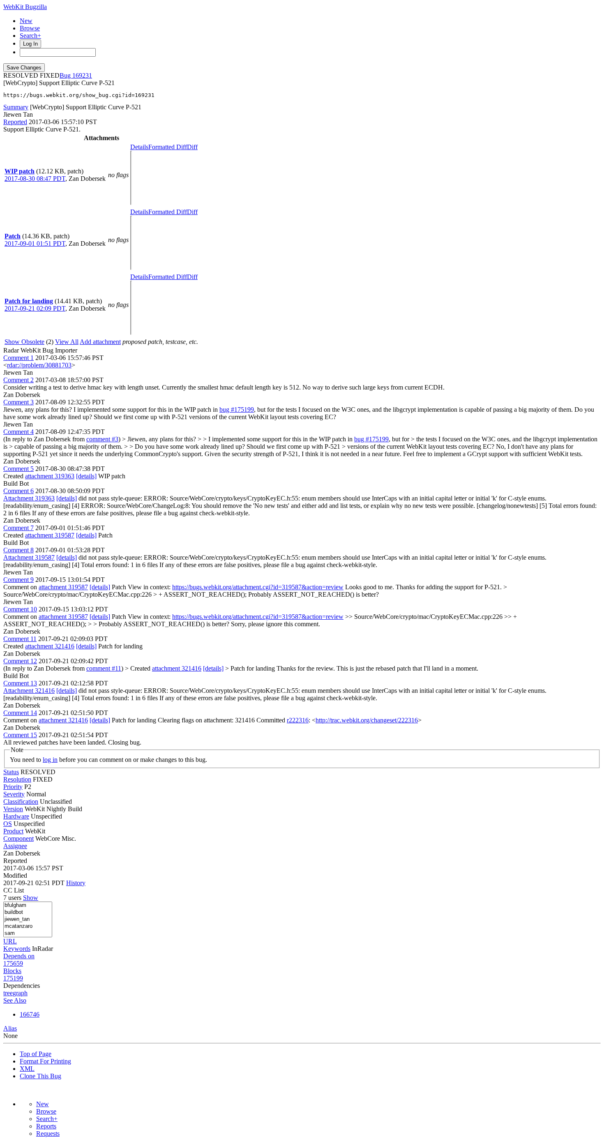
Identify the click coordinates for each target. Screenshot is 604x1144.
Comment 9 (18, 579)
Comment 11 (20, 638)
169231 (82, 75)
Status (11, 771)
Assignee (15, 845)
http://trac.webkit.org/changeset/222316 (367, 720)
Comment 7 (18, 527)
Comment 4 (18, 431)
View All (66, 341)
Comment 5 (18, 468)
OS (7, 823)
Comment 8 (18, 550)
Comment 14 (20, 712)
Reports (46, 1126)
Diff (192, 146)
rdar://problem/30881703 (39, 365)
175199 (13, 978)
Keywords (16, 948)
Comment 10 (20, 609)
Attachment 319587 (29, 557)
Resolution (17, 779)
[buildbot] (28, 912)
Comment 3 (18, 402)
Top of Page (35, 1053)
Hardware (16, 816)
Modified (15, 875)
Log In (30, 44)
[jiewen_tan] (28, 919)
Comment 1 (18, 357)
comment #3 (102, 439)
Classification (20, 801)
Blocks (12, 970)
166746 (29, 1014)
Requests (48, 1133)
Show (30, 897)
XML (27, 1068)
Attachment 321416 (29, 690)
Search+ (30, 35)
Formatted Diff (167, 146)
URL (10, 941)
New (26, 20)
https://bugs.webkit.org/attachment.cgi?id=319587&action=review (257, 587)
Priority (13, 786)
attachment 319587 (49, 535)
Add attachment (100, 341)
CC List (13, 890)
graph (20, 992)
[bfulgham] (28, 905)
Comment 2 (18, 379)
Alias (10, 1028)
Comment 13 (20, 683)
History (75, 882)
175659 (13, 963)
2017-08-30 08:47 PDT (35, 178)
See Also (14, 1000)
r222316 (298, 720)
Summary (15, 107)
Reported (15, 121)
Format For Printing (45, 1061)
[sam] (28, 933)
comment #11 (103, 668)
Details (139, 146)
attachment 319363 (49, 476)
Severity (14, 794)
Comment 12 (20, 660)
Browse (30, 28)
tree (8, 992)
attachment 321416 (49, 646)
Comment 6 (18, 490)
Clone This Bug (40, 1075)
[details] (86, 476)
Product (13, 831)
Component (18, 838)
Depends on (19, 956)
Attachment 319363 (29, 498)
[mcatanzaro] (28, 926)
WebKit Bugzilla (25, 6)
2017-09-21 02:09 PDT (35, 308)
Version (13, 808)
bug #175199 (236, 409)
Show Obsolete (24, 341)
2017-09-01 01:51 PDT (35, 243)
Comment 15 (20, 734)
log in (50, 759)
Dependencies (21, 985)
